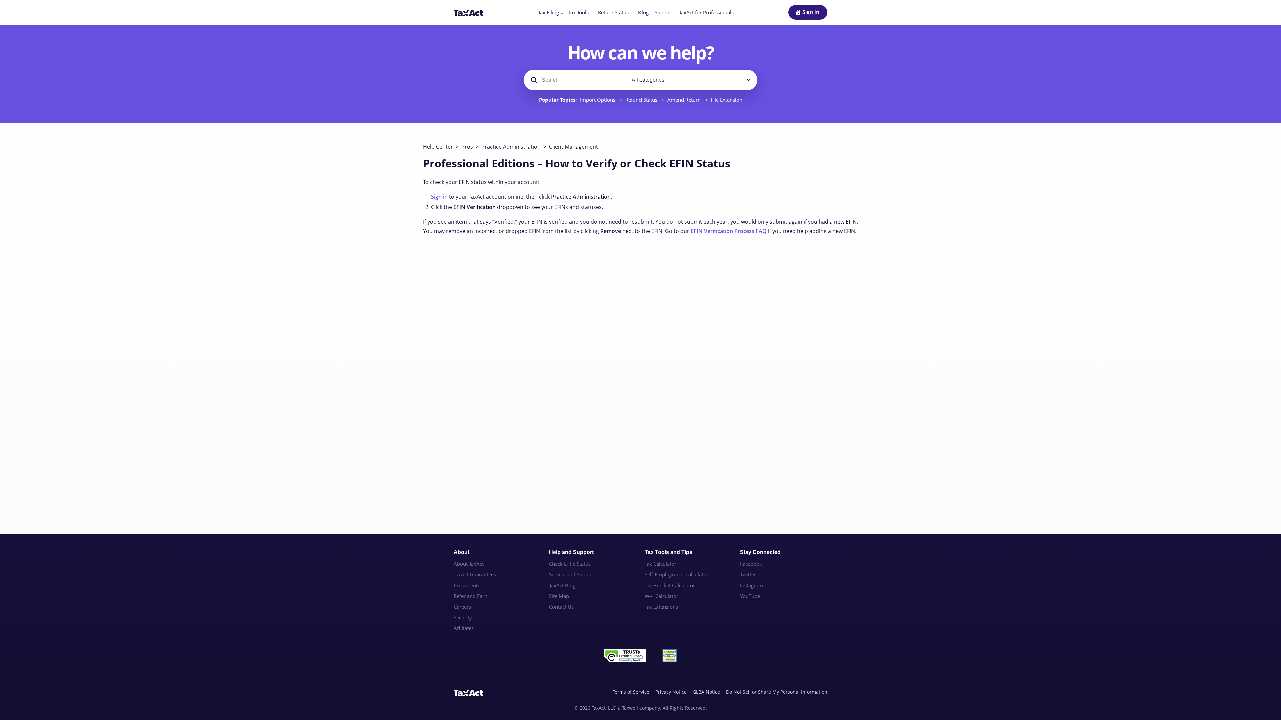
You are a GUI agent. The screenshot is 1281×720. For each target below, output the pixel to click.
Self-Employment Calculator (676, 574)
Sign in (439, 196)
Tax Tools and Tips (668, 552)
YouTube (750, 596)
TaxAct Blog (562, 585)
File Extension (726, 99)
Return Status (613, 12)
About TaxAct (469, 563)
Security (463, 617)
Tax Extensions (661, 606)
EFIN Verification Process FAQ (729, 231)
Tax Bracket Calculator (670, 585)
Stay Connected (760, 552)
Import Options (598, 99)
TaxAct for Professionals (706, 12)
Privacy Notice (671, 692)
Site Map (559, 596)
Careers (462, 606)
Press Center (468, 585)
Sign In (810, 12)
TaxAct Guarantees (475, 574)
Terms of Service (631, 692)
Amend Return (684, 99)
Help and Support (571, 552)
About (461, 552)
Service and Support (572, 574)
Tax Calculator (660, 563)
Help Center (438, 146)
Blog (643, 12)
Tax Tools (578, 12)
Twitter (748, 574)
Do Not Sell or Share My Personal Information (776, 692)
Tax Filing (548, 12)
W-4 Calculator (661, 596)
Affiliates (464, 628)
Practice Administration (511, 146)
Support (664, 12)
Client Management (573, 146)
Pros (467, 146)
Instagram (751, 585)
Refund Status (642, 99)
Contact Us (561, 606)
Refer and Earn (470, 596)
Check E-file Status (570, 563)
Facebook (751, 563)
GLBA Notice (706, 692)
